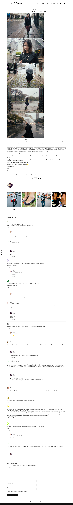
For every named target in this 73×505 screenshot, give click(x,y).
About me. (42, 3)
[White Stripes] (59, 199)
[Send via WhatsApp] (17, 209)
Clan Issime (28, 174)
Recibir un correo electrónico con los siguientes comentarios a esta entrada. (17, 491)
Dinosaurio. (13, 207)
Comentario (9, 467)
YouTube (59, 501)
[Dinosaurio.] (14, 199)
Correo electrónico (10, 483)
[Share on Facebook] (14, 209)
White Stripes (58, 207)
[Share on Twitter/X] (16, 209)
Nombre (8, 479)
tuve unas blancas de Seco (33, 143)
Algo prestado (29, 207)
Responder (10, 227)
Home (37, 3)
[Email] (64, 4)
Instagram (19, 184)
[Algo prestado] (29, 199)
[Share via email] (13, 209)
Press (48, 3)
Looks (40, 9)
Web (7, 487)
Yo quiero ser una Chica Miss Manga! (58, 213)
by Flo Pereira (16, 3)
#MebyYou (53, 3)
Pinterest (44, 501)
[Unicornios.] (44, 199)
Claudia (11, 360)
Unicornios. (43, 207)
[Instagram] (59, 4)
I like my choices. (12, 213)
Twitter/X (14, 501)
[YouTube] (62, 4)
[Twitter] (57, 4)
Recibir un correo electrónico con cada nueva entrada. (14, 492)
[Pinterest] (60, 4)
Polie (11, 259)
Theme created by (61, 503)
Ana (10, 387)
